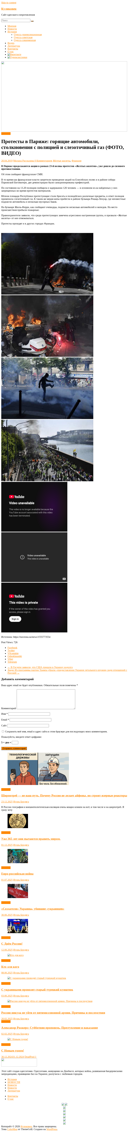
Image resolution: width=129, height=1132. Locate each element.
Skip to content (8, 2)
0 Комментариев (43, 160)
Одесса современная (25, 40)
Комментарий (8, 708)
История (12, 31)
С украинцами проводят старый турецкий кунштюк (37, 989)
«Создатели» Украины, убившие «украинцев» (32, 908)
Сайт (4, 725)
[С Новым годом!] (18, 1039)
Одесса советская (23, 37)
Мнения (12, 26)
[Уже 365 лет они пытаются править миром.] (18, 827)
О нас (11, 51)
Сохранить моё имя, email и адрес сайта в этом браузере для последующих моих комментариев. (56, 731)
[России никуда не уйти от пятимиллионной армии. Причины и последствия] (50, 1001)
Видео (11, 43)
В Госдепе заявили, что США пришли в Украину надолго (40, 667)
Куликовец (8, 8)
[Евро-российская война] (18, 862)
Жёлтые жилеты (61, 160)
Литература (14, 46)
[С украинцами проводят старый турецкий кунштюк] (37, 978)
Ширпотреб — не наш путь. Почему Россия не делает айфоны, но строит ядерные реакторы (64, 795)
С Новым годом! (12, 1050)
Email (5, 719)
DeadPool (30, 1056)
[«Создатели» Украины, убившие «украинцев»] (18, 897)
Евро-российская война (17, 873)
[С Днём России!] (18, 932)
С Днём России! (11, 943)
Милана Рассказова (24, 160)
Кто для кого (10, 966)
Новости (12, 28)
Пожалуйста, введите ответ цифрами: (21, 737)
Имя (4, 713)
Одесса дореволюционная (28, 34)
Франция (76, 160)
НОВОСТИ (14, 1082)
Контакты (13, 48)
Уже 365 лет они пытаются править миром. (31, 838)
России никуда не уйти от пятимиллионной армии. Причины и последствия (53, 1012)
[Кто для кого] (16, 955)
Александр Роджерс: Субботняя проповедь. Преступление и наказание (49, 1027)
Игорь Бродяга (21, 801)
